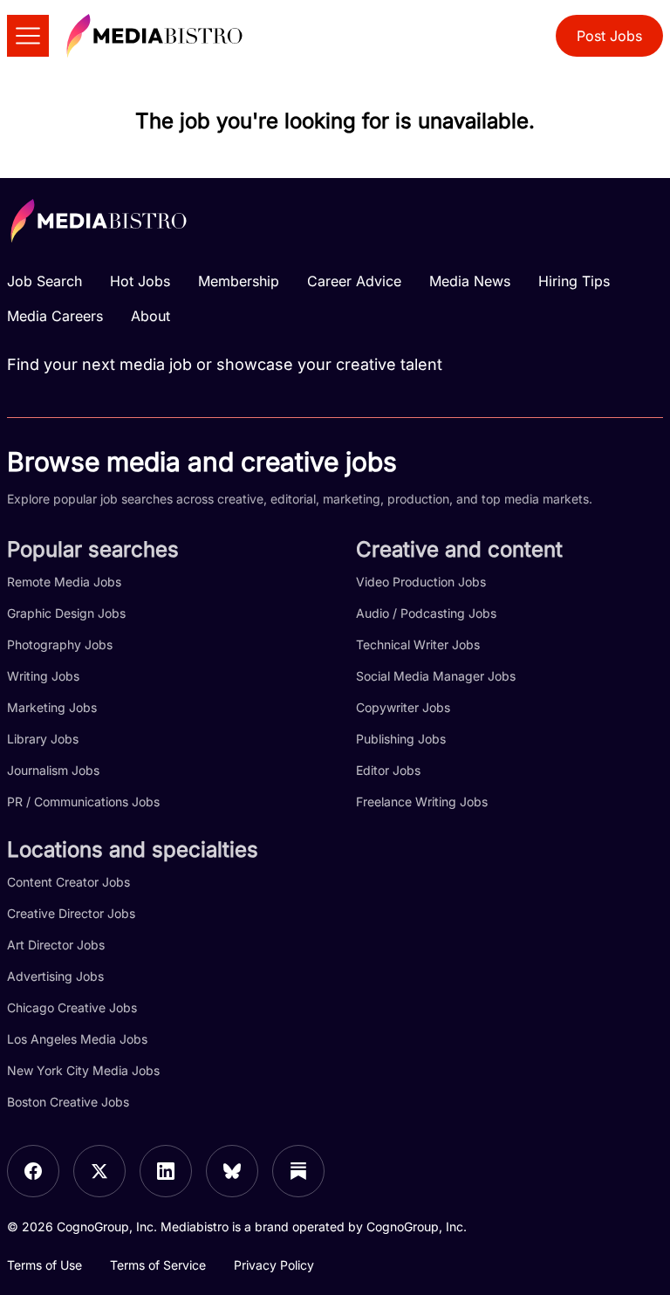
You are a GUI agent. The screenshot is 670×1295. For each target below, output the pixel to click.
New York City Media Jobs (83, 1070)
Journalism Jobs (53, 770)
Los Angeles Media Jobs (77, 1038)
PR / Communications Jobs (83, 801)
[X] (99, 1171)
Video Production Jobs (421, 581)
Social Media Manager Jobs (436, 675)
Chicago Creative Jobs (72, 1007)
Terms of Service (158, 1264)
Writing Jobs (43, 675)
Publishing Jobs (401, 738)
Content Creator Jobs (68, 881)
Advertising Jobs (55, 976)
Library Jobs (43, 738)
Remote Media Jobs (64, 581)
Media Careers (55, 316)
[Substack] (298, 1171)
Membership (238, 281)
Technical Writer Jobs (418, 644)
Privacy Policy (274, 1264)
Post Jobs (609, 36)
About (150, 316)
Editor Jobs (388, 770)
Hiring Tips (574, 281)
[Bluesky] (232, 1171)
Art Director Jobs (56, 944)
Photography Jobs (60, 644)
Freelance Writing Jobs (422, 801)
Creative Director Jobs (71, 913)
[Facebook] (33, 1171)
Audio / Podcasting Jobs (426, 613)
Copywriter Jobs (403, 707)
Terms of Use (44, 1264)
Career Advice (354, 281)
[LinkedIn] (166, 1171)
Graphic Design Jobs (66, 613)
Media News (469, 281)
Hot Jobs (140, 281)
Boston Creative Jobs (68, 1101)
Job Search (44, 281)
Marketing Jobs (52, 707)
